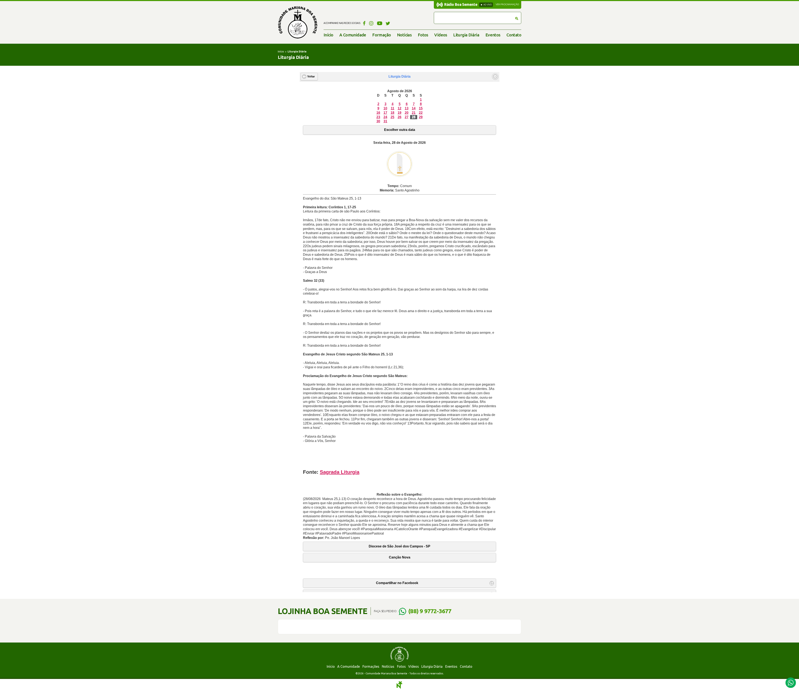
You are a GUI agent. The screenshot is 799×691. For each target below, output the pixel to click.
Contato (513, 34)
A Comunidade (352, 34)
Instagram (371, 23)
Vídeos (440, 34)
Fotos (423, 34)
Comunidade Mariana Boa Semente (297, 22)
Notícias (404, 34)
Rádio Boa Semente (460, 4)
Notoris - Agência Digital (399, 685)
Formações (370, 666)
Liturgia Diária (466, 34)
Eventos (492, 34)
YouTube (379, 23)
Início (328, 34)
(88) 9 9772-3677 (429, 611)
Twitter (388, 23)
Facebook (364, 23)
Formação (381, 34)
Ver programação (507, 4)
